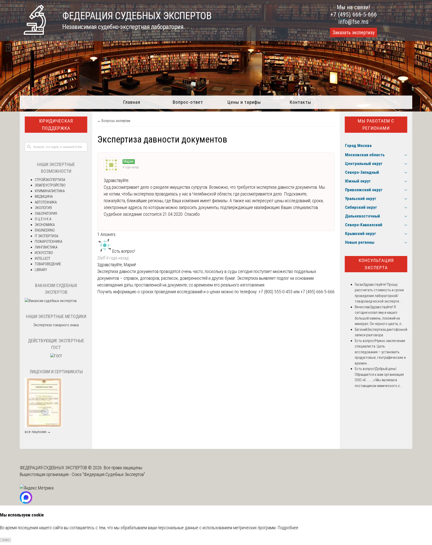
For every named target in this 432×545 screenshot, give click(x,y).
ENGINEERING (45, 230)
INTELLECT (42, 258)
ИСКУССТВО (44, 252)
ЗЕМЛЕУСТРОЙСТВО (50, 185)
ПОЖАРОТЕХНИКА (48, 241)
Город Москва (358, 145)
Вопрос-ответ (188, 102)
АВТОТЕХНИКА (46, 202)
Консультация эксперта (376, 264)
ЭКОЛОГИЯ (43, 208)
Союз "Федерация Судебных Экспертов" (108, 474)
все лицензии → (38, 432)
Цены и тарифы (244, 102)
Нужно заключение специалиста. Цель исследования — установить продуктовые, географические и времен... (380, 352)
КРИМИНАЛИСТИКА (50, 191)
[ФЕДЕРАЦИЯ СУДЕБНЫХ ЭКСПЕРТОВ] (35, 33)
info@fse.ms (353, 21)
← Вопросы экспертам (113, 121)
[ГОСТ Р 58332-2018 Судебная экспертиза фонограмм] (56, 356)
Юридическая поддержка (56, 124)
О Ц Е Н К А (43, 219)
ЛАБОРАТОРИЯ (46, 213)
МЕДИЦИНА (44, 196)
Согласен (5, 540)
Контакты (300, 102)
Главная (131, 102)
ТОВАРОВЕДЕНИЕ (48, 264)
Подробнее (288, 527)
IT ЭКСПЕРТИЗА (46, 236)
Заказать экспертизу (353, 33)
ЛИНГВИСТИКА (46, 247)
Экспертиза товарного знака (56, 325)
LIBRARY (41, 270)
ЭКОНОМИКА (45, 224)
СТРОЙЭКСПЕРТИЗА (50, 180)
